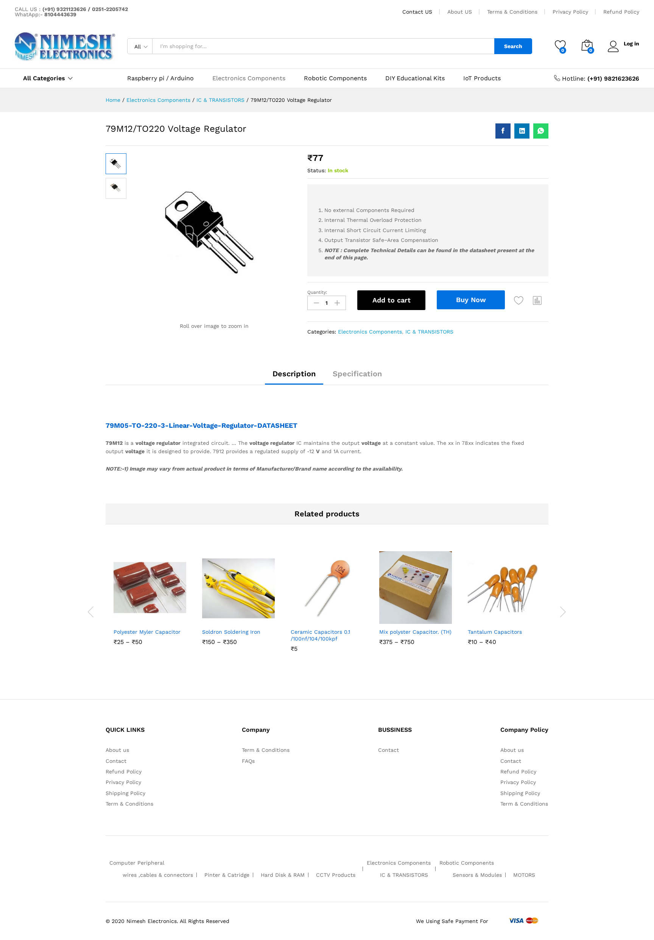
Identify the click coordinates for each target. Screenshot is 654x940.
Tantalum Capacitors (495, 632)
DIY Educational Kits (415, 78)
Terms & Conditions (512, 12)
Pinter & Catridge (226, 875)
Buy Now (471, 300)
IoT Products (482, 78)
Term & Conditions (129, 804)
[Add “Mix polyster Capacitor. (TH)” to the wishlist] (413, 615)
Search (513, 46)
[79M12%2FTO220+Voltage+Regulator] (521, 131)
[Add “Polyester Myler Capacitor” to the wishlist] (148, 615)
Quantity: (317, 292)
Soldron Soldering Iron (231, 632)
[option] (150, 608)
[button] (537, 300)
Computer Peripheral (136, 863)
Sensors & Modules (477, 875)
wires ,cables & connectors (158, 875)
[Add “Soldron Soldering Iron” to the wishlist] (236, 615)
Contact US (417, 12)
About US (459, 12)
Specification (357, 373)
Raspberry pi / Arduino (160, 78)
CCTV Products (335, 875)
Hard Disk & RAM (283, 875)
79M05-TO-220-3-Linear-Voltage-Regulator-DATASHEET (202, 425)
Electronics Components (248, 78)
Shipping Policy (125, 793)
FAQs (248, 761)
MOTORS (524, 875)
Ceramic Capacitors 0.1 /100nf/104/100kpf (320, 635)
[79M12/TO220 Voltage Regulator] (503, 131)
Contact (116, 761)
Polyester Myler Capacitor (147, 632)
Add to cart (391, 300)
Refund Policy (621, 12)
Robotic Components (335, 78)
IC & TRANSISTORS (429, 332)
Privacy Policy (570, 12)
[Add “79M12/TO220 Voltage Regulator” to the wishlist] (518, 300)
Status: (316, 170)
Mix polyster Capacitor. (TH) (415, 632)
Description (294, 373)
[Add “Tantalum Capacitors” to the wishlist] (502, 615)
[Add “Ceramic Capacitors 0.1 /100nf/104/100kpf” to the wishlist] (325, 615)
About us (117, 750)
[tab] (294, 377)
